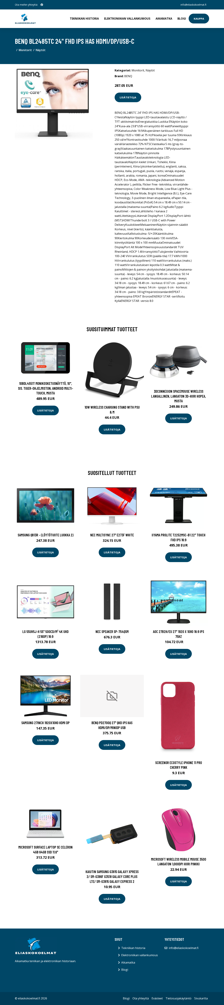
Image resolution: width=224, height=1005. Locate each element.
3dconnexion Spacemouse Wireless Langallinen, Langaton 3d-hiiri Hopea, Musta (178, 396)
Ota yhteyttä (140, 998)
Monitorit (25, 50)
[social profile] (41, 4)
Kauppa (199, 18)
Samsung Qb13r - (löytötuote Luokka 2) (46, 535)
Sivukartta (201, 998)
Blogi (181, 18)
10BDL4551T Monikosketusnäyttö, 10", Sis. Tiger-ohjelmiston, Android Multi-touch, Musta (45, 388)
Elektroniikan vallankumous (127, 18)
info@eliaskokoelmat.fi (193, 4)
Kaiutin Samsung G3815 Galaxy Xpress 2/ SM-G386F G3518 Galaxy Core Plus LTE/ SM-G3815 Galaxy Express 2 (112, 876)
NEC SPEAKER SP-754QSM (112, 631)
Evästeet (157, 998)
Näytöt (41, 50)
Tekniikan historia (84, 18)
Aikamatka (164, 18)
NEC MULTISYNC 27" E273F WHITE (112, 535)
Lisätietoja (128, 97)
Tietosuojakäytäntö (178, 998)
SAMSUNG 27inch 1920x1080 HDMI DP (45, 722)
